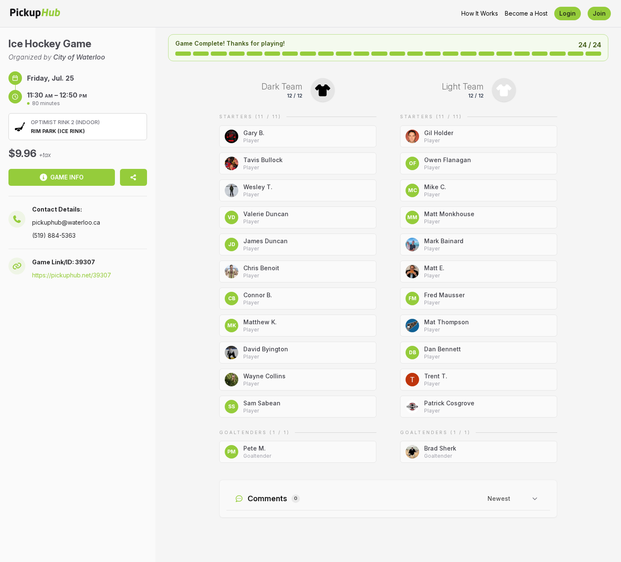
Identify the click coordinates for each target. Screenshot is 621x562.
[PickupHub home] (35, 13)
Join (599, 13)
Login (567, 13)
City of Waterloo (79, 57)
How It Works (479, 13)
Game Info (67, 177)
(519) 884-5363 (54, 235)
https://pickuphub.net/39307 (71, 275)
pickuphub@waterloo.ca (66, 222)
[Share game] (133, 177)
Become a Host (526, 13)
